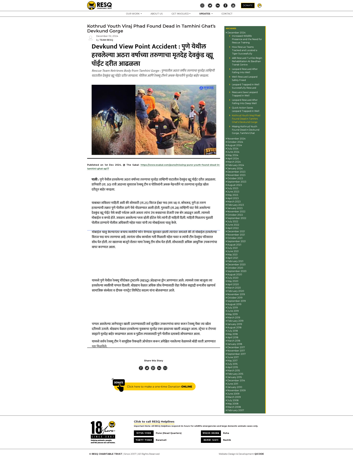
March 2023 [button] (234, 201)
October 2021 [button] (234, 238)
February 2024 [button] (235, 165)
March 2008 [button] (234, 407)
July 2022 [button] (232, 221)
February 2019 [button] (235, 321)
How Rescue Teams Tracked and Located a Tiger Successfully (244, 50)
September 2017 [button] (236, 354)
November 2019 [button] (236, 294)
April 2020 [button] (233, 284)
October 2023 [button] (235, 178)
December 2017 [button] (236, 347)
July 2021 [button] (232, 248)
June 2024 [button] (233, 152)
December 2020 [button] (236, 264)
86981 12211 (211, 440)
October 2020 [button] (235, 268)
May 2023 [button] (232, 195)
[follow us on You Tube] (234, 5)
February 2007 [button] (235, 410)
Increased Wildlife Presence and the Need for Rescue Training (247, 39)
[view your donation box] (259, 5)
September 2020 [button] (236, 271)
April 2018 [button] (232, 337)
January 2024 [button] (235, 168)
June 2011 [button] (232, 384)
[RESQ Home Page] (99, 5)
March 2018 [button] (233, 340)
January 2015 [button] (234, 377)
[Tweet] (147, 368)
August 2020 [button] (234, 274)
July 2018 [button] (232, 331)
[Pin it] (153, 368)
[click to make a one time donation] (153, 385)
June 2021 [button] (233, 251)
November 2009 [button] (236, 390)
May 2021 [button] (232, 254)
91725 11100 (143, 433)
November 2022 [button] (236, 211)
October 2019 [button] (234, 297)
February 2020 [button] (235, 291)
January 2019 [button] (234, 324)
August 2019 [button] (234, 304)
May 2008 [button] (232, 403)
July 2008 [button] (233, 400)
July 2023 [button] (232, 188)
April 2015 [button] (232, 367)
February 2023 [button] (235, 205)
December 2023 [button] (236, 171)
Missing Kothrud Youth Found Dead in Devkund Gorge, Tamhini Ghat (245, 129)
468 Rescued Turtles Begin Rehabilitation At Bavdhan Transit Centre (247, 61)
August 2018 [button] (234, 327)
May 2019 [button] (232, 314)
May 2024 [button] (232, 155)
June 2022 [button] (233, 224)
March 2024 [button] (234, 162)
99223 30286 (211, 433)
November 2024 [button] (236, 138)
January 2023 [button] (235, 208)
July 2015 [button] (232, 364)
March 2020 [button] (234, 287)
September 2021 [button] (236, 241)
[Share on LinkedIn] (159, 368)
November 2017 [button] (236, 350)
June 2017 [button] (233, 357)
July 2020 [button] (232, 278)
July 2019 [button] (232, 307)
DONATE (248, 5)
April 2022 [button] (233, 228)
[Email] (165, 368)
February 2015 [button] (235, 374)
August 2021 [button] (234, 244)
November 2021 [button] (236, 234)
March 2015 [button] (233, 370)
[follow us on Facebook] (226, 5)
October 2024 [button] (235, 142)
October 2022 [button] (235, 215)
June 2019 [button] (233, 311)
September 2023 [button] (236, 181)
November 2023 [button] (236, 175)
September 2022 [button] (236, 218)
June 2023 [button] (233, 191)
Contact (226, 13)
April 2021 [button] (232, 258)
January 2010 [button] (234, 387)
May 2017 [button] (232, 360)
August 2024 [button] (234, 145)
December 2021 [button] (236, 231)
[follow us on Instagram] (203, 5)
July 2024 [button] (232, 148)
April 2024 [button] (233, 158)
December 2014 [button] (236, 380)
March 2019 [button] (233, 317)
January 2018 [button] (234, 344)
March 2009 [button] (234, 397)
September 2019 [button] (236, 301)
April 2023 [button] (233, 198)
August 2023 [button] (234, 185)
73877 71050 (144, 440)
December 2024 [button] (236, 32)
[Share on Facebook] (141, 368)
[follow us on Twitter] (211, 5)
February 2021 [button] (235, 261)
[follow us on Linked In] (218, 5)
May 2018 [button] (232, 334)
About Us (157, 13)
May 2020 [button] (232, 281)
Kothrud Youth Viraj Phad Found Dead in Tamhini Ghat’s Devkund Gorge (246, 118)
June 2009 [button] (233, 393)
